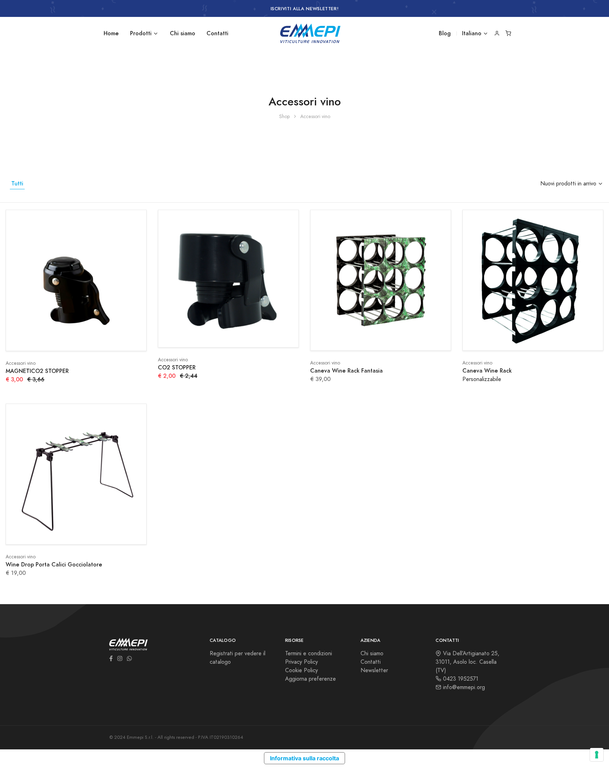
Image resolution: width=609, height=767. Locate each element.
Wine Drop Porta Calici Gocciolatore (54, 564)
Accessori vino (21, 363)
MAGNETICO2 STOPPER (37, 371)
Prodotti (141, 33)
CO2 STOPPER (177, 367)
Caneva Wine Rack (487, 371)
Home (111, 33)
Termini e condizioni (308, 653)
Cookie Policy (301, 670)
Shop (284, 116)
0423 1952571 (459, 679)
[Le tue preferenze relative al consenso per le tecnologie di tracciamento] (596, 754)
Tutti (17, 183)
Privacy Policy (301, 662)
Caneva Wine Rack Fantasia (346, 371)
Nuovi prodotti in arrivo (568, 184)
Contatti (217, 33)
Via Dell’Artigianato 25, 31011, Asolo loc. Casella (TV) (467, 662)
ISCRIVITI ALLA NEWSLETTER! (305, 9)
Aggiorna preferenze (310, 679)
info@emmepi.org (463, 687)
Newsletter (374, 670)
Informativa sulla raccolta (304, 758)
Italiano (471, 33)
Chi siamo (182, 33)
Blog (445, 33)
